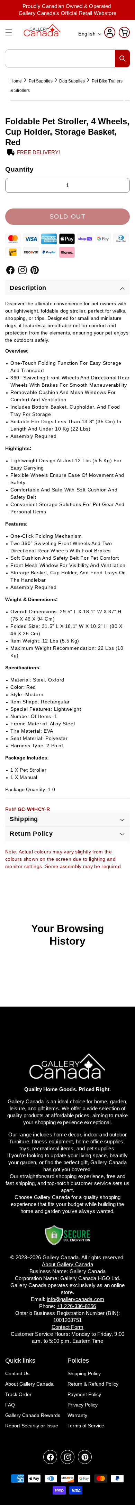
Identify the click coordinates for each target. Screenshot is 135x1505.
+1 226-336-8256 (76, 1306)
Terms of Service (86, 1425)
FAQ (10, 1405)
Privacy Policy (83, 1405)
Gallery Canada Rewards (32, 1415)
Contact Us (17, 1373)
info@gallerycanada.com (75, 1299)
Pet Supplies (41, 81)
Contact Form (67, 1327)
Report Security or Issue (31, 1425)
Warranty (77, 1415)
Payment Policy (84, 1394)
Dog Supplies (72, 81)
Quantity (19, 169)
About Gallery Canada (29, 1384)
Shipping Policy (84, 1373)
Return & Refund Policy (93, 1384)
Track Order (18, 1394)
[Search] (122, 58)
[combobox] (67, 58)
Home (16, 81)
